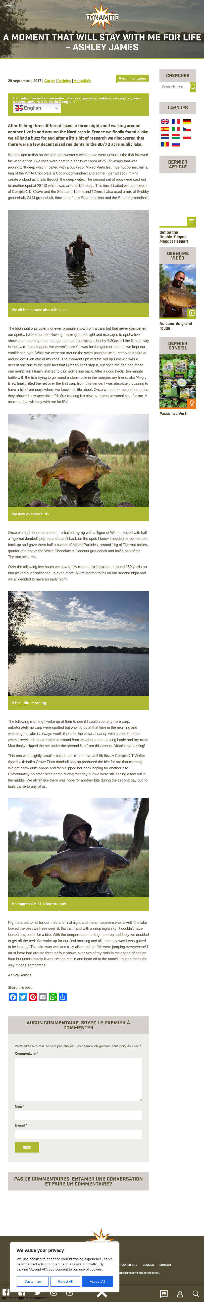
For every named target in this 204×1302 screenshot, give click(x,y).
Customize (32, 1281)
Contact (165, 1265)
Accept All (97, 1281)
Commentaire (26, 1053)
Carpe (49, 81)
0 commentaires (132, 78)
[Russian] (175, 145)
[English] (164, 121)
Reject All (65, 1281)
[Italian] (175, 129)
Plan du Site (128, 1265)
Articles (64, 81)
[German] (186, 121)
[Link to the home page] (102, 16)
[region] (64, 1267)
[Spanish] (164, 129)
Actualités (82, 81)
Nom (19, 1106)
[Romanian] (164, 145)
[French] (175, 121)
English (32, 108)
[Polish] (186, 137)
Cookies (148, 1265)
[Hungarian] (175, 137)
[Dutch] (164, 137)
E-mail (21, 1125)
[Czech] (186, 129)
